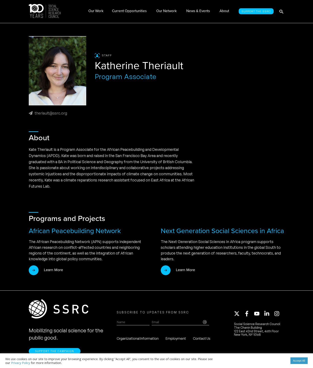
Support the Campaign (54, 351)
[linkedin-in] (268, 313)
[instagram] (277, 313)
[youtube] (258, 313)
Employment (176, 338)
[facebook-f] (248, 313)
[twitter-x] (238, 313)
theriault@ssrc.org (51, 113)
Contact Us (201, 338)
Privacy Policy (20, 363)
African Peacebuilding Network (75, 231)
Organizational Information (138, 338)
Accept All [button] (299, 360)
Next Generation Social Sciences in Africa (222, 231)
